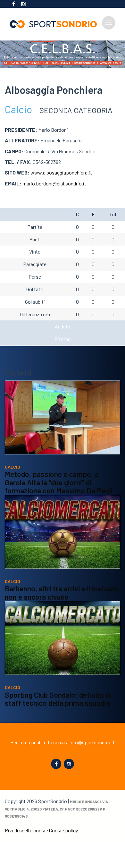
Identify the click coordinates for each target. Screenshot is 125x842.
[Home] (56, 24)
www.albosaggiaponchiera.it (61, 172)
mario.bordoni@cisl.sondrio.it (54, 183)
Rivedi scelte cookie (26, 830)
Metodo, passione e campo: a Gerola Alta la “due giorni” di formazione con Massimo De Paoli (59, 482)
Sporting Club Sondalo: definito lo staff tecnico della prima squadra (58, 699)
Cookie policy (63, 830)
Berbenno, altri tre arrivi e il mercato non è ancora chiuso (62, 592)
